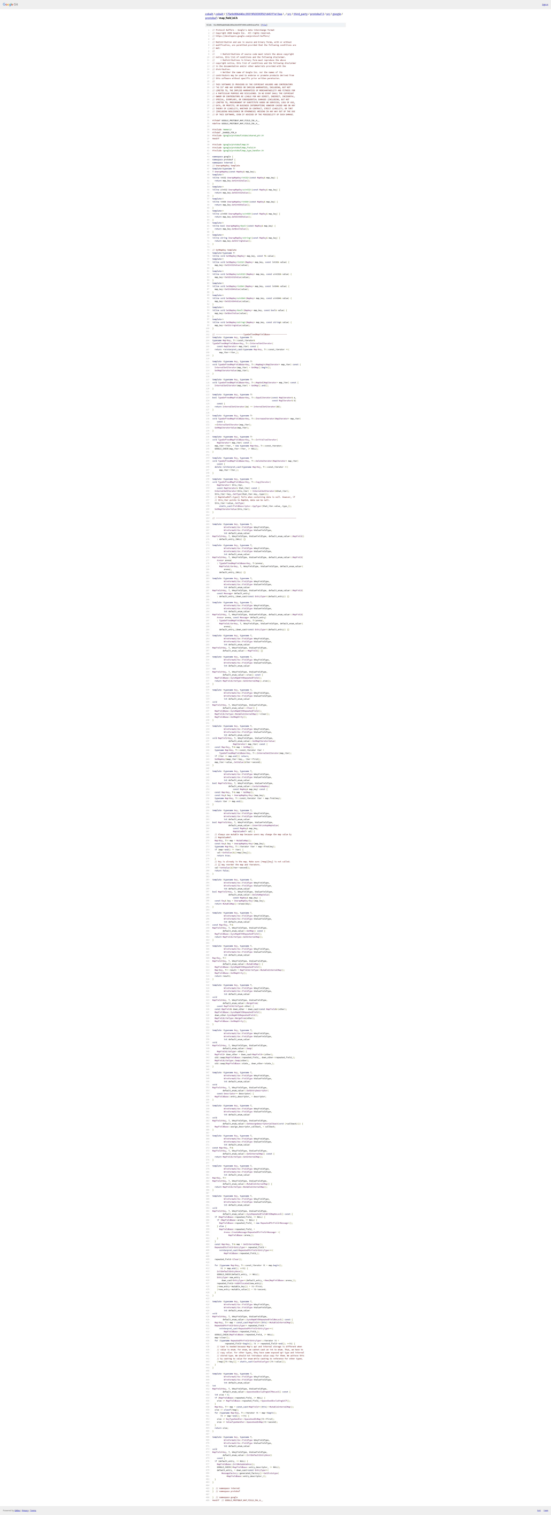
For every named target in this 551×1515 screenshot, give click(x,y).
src (289, 14)
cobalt (209, 14)
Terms (33, 1510)
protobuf (211, 18)
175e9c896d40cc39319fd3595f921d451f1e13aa (254, 14)
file (264, 25)
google (336, 14)
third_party (301, 14)
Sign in (545, 4)
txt (539, 1510)
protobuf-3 (317, 14)
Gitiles (17, 1510)
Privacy (25, 1510)
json (546, 1510)
